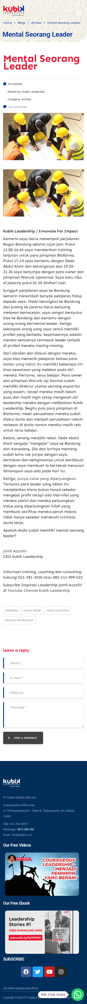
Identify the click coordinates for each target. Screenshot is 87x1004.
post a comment (25, 737)
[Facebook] (26, 972)
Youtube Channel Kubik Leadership (39, 590)
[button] (77, 994)
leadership (11, 610)
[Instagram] (61, 972)
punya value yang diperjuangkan (46, 478)
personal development (19, 620)
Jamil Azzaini (14, 551)
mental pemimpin (57, 610)
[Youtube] (49, 972)
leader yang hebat (19, 364)
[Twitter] (38, 972)
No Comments (17, 106)
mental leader (32, 610)
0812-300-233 (25, 829)
